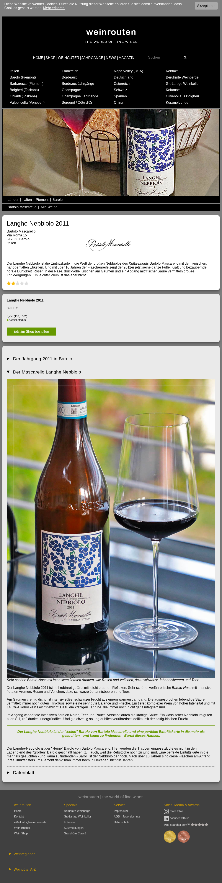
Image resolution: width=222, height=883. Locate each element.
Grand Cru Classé (75, 833)
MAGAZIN (126, 58)
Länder (13, 200)
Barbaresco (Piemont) (26, 83)
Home (17, 811)
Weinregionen (24, 854)
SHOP (51, 58)
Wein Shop (21, 833)
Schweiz (120, 90)
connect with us (179, 818)
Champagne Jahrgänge (80, 96)
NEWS (111, 58)
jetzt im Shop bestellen (31, 331)
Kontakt (172, 71)
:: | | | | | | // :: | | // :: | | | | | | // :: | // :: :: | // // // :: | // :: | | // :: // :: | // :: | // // (108, 855)
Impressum (121, 811)
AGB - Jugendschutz (127, 816)
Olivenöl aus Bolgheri (182, 96)
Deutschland (123, 77)
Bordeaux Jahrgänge (78, 83)
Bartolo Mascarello (22, 207)
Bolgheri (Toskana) (24, 90)
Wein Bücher (22, 827)
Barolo (57, 200)
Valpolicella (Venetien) (27, 102)
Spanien (120, 96)
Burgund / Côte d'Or (77, 102)
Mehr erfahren (54, 8)
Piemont (42, 200)
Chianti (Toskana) (23, 96)
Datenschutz (122, 822)
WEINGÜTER (68, 58)
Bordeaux (69, 77)
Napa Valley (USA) (128, 71)
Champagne (71, 90)
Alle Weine (49, 207)
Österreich (122, 83)
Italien (14, 71)
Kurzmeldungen (178, 102)
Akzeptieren (206, 6)
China (118, 102)
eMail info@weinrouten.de (30, 822)
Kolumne (173, 90)
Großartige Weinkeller (183, 83)
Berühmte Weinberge (182, 77)
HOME (38, 58)
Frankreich (70, 71)
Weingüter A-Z (25, 869)
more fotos (176, 811)
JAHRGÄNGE (92, 58)
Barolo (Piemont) (23, 77)
